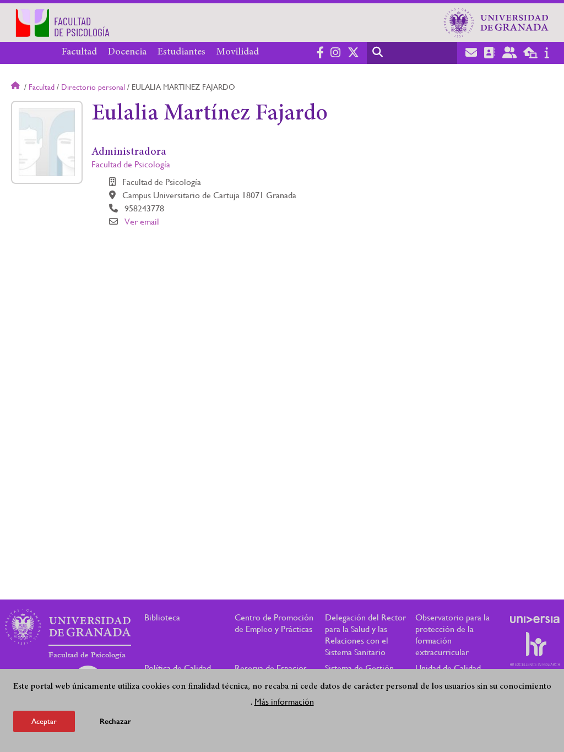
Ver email (141, 221)
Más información (284, 701)
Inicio (16, 86)
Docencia (127, 52)
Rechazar (115, 721)
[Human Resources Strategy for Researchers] (535, 649)
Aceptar (44, 721)
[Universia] (535, 619)
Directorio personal (93, 87)
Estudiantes (181, 52)
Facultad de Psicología (130, 164)
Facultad (79, 52)
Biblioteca (162, 617)
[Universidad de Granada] (496, 22)
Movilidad (237, 52)
